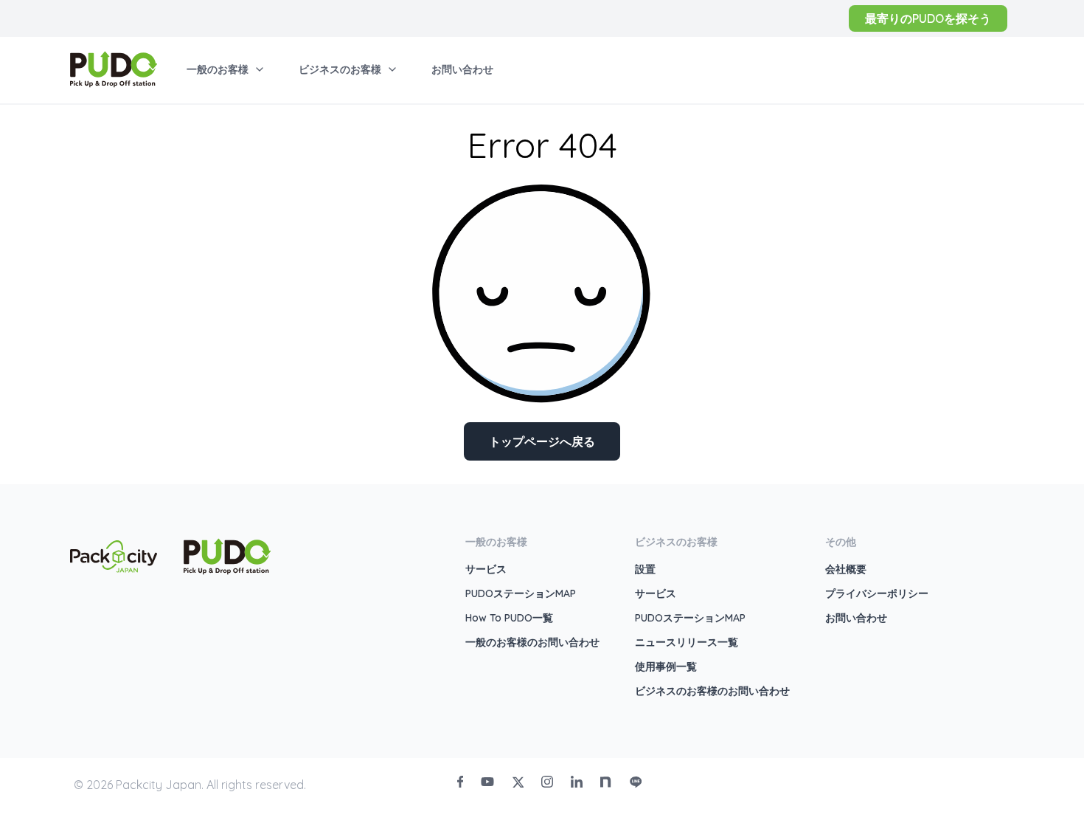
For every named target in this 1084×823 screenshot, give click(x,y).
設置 (645, 569)
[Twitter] (517, 782)
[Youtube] (487, 782)
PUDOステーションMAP (520, 593)
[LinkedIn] (576, 782)
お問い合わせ (856, 617)
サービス (486, 569)
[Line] (635, 782)
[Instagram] (547, 782)
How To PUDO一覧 (509, 617)
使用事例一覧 (666, 666)
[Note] (606, 782)
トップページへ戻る (542, 441)
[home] (113, 69)
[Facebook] (460, 782)
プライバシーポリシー (876, 593)
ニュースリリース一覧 (686, 642)
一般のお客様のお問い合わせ (532, 642)
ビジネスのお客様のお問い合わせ (712, 691)
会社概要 (845, 569)
